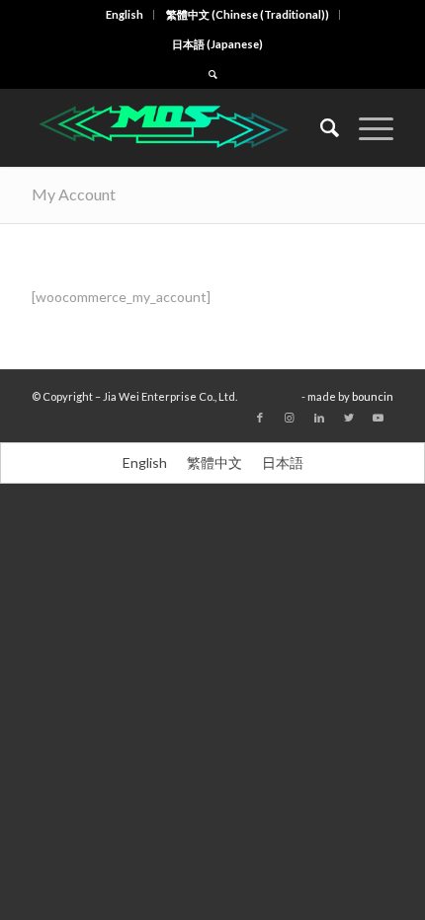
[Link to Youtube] (378, 417)
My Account (74, 194)
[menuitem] (125, 15)
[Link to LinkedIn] (319, 417)
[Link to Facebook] (260, 417)
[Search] (319, 127)
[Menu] (366, 127)
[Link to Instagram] (289, 417)
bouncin (372, 396)
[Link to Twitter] (349, 417)
